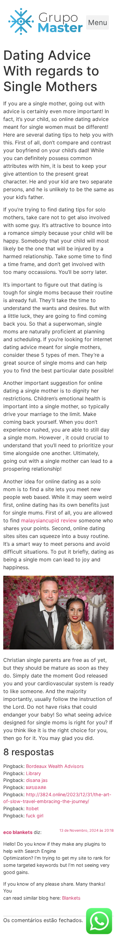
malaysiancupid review (49, 520)
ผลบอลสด (36, 787)
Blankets (71, 898)
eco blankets (17, 832)
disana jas (37, 780)
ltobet (32, 808)
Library (33, 773)
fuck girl (34, 815)
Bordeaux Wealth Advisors (55, 766)
